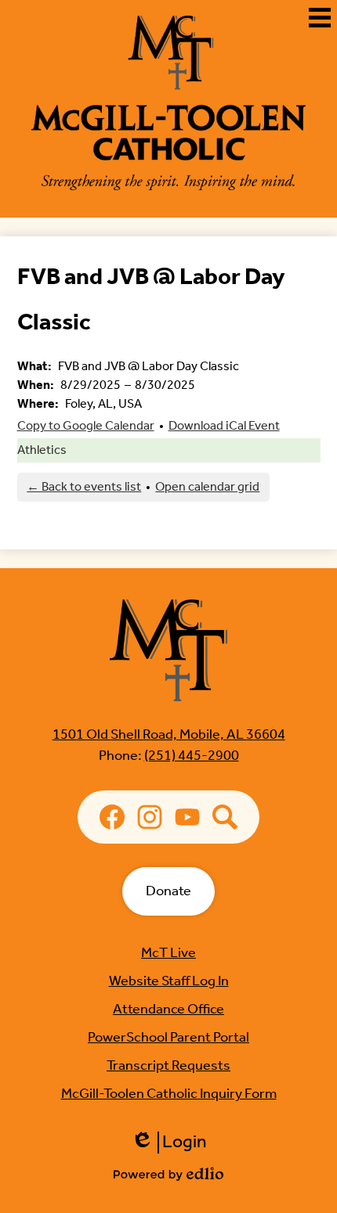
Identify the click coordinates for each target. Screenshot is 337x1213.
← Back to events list (84, 487)
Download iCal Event (224, 426)
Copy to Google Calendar (85, 426)
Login (169, 1143)
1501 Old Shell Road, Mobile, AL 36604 (169, 735)
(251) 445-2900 (191, 756)
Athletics (42, 450)
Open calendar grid (207, 487)
